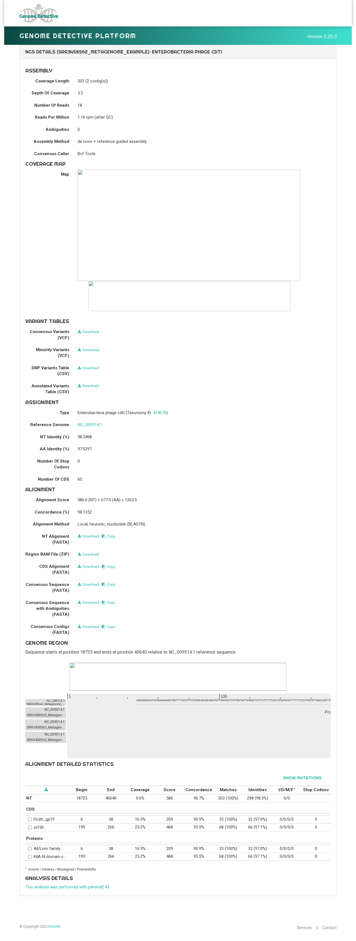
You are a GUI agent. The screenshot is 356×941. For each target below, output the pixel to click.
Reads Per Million (52, 117)
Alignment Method (51, 524)
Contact (330, 927)
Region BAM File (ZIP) (47, 554)
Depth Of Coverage (50, 93)
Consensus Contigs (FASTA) (50, 629)
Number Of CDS (53, 479)
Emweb (54, 926)
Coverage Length (52, 81)
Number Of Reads (51, 105)
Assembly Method (51, 141)
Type (64, 412)
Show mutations (302, 777)
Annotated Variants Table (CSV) (50, 388)
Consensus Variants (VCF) (49, 334)
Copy (111, 536)
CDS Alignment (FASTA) (54, 569)
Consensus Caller (51, 153)
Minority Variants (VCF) (52, 352)
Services (304, 927)
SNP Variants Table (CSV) (50, 370)
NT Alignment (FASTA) (55, 539)
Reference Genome (49, 424)
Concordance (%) (52, 512)
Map (65, 174)
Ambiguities (57, 129)
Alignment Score (52, 499)
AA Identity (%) (54, 448)
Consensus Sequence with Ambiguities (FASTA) (47, 608)
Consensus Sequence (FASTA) (47, 587)
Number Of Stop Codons (53, 464)
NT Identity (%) (54, 436)
